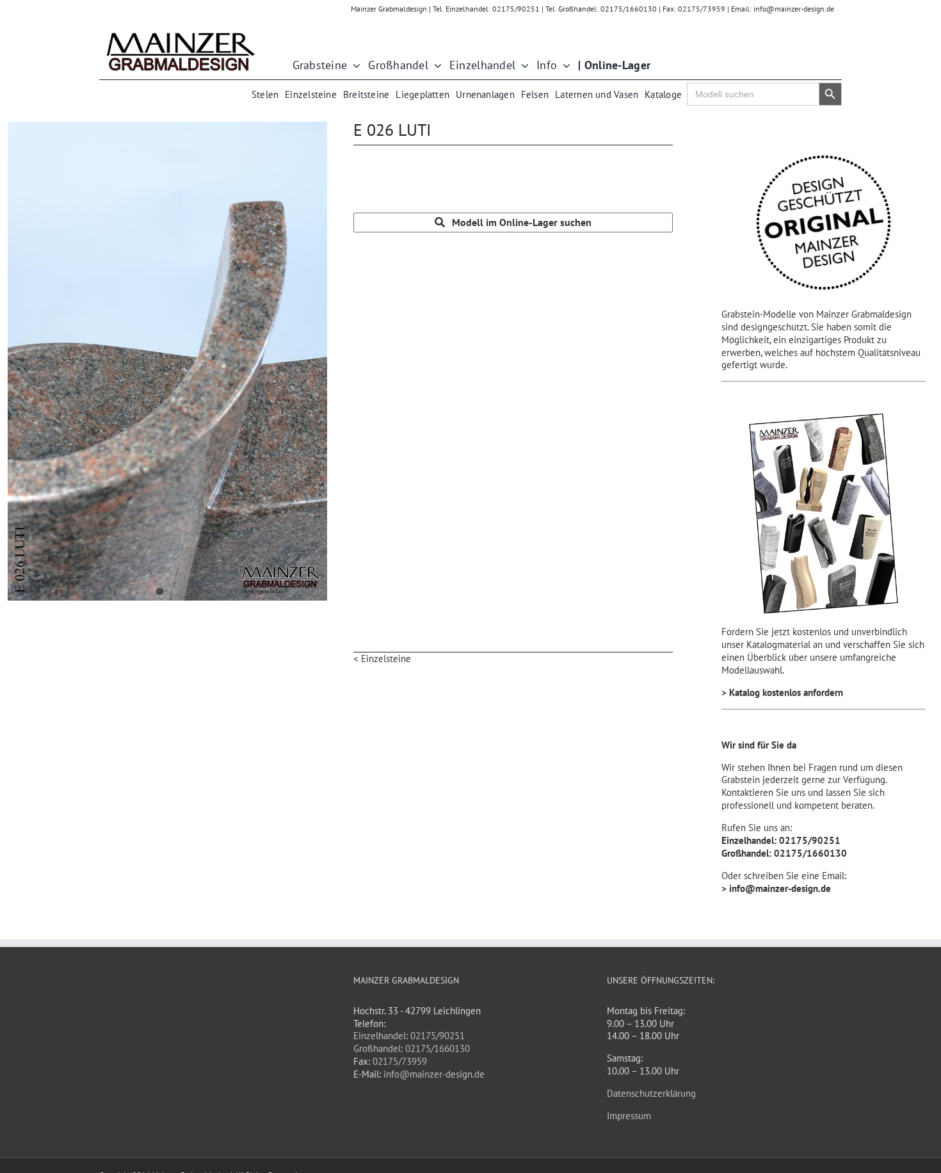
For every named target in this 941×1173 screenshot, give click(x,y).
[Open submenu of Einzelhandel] (522, 66)
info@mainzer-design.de (434, 1074)
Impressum (629, 1116)
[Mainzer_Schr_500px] (180, 34)
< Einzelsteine (382, 658)
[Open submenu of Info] (563, 66)
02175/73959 (400, 1061)
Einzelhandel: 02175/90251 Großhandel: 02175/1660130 (411, 1042)
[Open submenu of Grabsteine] (353, 66)
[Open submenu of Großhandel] (435, 66)
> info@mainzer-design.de (776, 888)
